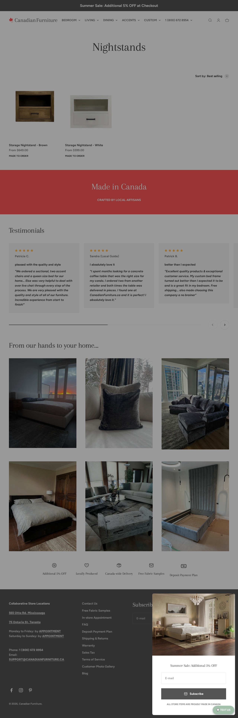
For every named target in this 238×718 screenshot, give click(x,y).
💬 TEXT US (223, 709)
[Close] (227, 601)
